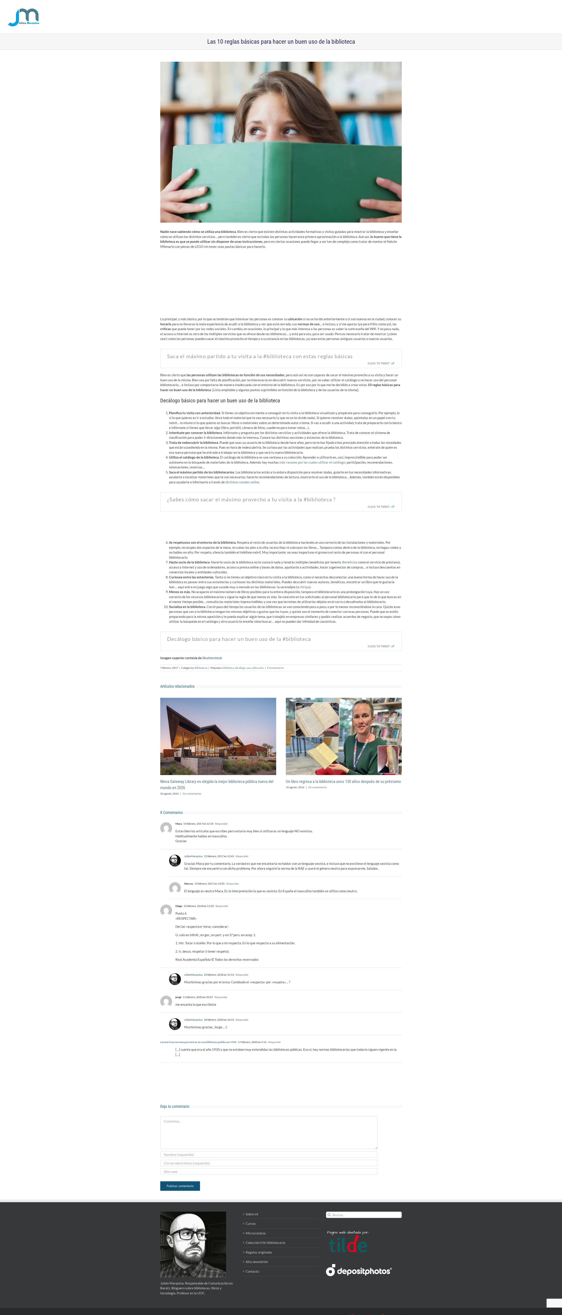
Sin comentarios (192, 793)
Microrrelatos (256, 1233)
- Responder (220, 823)
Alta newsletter (257, 1262)
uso (249, 667)
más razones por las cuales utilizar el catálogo (312, 462)
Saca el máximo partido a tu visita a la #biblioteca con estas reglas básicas (260, 356)
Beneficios (349, 562)
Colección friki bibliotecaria (265, 1243)
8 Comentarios (275, 667)
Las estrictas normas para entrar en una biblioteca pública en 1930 (198, 1042)
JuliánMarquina (193, 856)
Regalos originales (259, 1252)
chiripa (305, 587)
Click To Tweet (379, 363)
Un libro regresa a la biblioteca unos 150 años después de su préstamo (343, 781)
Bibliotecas (201, 667)
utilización (258, 667)
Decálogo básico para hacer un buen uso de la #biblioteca (239, 639)
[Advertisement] (281, 284)
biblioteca (228, 667)
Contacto (252, 1271)
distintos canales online (242, 482)
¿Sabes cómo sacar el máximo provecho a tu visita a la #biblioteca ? (251, 499)
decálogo (240, 667)
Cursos (251, 1223)
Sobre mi (252, 1214)
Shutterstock (212, 658)
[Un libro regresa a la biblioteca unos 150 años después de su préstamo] (344, 700)
